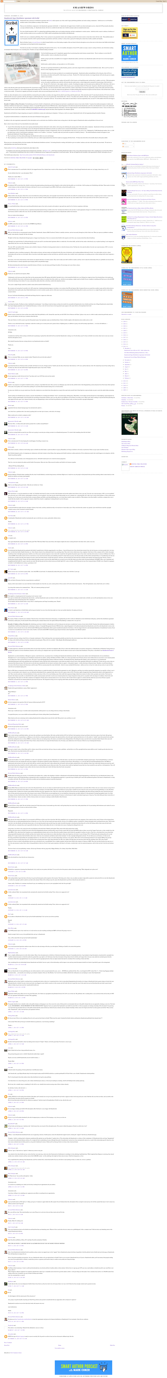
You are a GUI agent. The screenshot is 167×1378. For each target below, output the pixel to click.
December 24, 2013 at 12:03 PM (18, 729)
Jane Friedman (125, 447)
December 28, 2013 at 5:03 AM (18, 851)
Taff (9, 535)
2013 (124, 346)
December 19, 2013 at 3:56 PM (18, 267)
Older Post (112, 1345)
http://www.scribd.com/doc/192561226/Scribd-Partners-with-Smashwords (37, 155)
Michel (9, 405)
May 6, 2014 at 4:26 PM (15, 1233)
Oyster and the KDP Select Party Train (135, 182)
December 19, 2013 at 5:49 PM (18, 350)
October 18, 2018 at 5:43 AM (17, 1338)
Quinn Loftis (48, 150)
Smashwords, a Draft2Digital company (91, 10)
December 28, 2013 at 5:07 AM (18, 863)
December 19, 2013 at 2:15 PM (18, 189)
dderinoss (10, 221)
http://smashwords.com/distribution (23, 1319)
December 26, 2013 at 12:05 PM (18, 753)
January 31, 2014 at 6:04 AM (17, 948)
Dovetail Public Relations (14, 230)
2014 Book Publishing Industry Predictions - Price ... (136, 352)
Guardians (124, 399)
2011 (124, 383)
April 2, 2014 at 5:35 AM (16, 1044)
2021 (124, 328)
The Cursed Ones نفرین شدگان (129, 403)
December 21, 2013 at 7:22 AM (18, 604)
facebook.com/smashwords (128, 77)
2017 (124, 337)
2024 (124, 321)
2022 (124, 326)
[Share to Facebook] (41, 158)
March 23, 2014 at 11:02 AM (17, 975)
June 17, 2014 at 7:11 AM (16, 1286)
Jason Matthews (12, 193)
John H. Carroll (11, 167)
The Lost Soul (11, 968)
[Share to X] (39, 158)
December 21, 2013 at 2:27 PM (18, 695)
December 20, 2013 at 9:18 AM (18, 501)
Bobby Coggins (12, 1001)
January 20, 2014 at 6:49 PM (17, 940)
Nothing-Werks (11, 1015)
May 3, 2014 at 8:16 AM (15, 1206)
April (126, 373)
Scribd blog (14, 148)
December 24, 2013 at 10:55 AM (18, 720)
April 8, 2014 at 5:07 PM (16, 1119)
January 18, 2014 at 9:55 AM (17, 924)
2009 (124, 387)
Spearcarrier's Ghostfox (13, 421)
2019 (124, 333)
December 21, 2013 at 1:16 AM (18, 589)
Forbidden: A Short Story (127, 397)
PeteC (9, 914)
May (126, 371)
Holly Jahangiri (11, 1148)
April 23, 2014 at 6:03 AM (16, 1178)
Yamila (9, 548)
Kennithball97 (11, 1123)
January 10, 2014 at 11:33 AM (17, 898)
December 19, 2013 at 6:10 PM (18, 359)
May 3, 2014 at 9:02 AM (15, 1223)
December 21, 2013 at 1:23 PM (18, 681)
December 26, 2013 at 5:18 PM (18, 813)
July (126, 369)
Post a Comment (8, 1342)
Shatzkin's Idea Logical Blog (128, 449)
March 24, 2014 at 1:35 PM (16, 997)
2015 (124, 342)
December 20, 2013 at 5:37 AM (18, 434)
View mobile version (59, 1348)
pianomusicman (12, 889)
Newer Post (6, 1345)
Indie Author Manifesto (131, 234)
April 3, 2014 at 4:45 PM (16, 1063)
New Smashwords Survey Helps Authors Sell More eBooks (139, 208)
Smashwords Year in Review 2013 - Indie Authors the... (137, 350)
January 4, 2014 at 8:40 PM (17, 885)
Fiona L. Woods (11, 203)
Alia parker (10, 1334)
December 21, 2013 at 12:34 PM (18, 642)
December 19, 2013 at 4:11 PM (18, 297)
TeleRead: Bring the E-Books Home (130, 445)
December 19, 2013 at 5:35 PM (18, 326)
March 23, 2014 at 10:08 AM (17, 964)
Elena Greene (11, 607)
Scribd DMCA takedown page (38, 109)
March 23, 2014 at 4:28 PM (16, 987)
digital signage (20, 1336)
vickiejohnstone (12, 482)
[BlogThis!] (37, 158)
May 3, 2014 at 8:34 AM (15, 1214)
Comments (126, 146)
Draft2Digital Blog (126, 441)
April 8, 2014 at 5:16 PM (16, 1128)
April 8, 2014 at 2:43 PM (16, 1102)
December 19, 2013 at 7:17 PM (18, 378)
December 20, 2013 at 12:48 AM (18, 417)
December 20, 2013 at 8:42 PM (18, 574)
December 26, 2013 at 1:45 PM (18, 769)
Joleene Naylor (11, 491)
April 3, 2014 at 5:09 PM (16, 1090)
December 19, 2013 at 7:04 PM (18, 370)
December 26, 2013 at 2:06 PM (18, 781)
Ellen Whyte (11, 928)
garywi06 (10, 578)
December (127, 348)
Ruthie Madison (12, 373)
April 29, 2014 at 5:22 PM (16, 1195)
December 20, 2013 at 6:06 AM (18, 443)
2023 (124, 323)
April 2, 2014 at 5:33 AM (16, 1035)
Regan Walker (11, 991)
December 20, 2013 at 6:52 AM (18, 468)
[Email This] (36, 158)
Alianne (10, 301)
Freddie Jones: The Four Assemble (130, 401)
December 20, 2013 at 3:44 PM (18, 544)
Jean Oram (10, 515)
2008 (124, 390)
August (126, 367)
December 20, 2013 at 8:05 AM (18, 487)
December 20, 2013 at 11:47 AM (18, 511)
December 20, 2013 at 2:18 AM (18, 426)
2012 (124, 381)
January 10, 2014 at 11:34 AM (17, 910)
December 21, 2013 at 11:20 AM (18, 632)
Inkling (10, 447)
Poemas (123, 405)
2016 (124, 339)
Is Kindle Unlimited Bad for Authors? (135, 164)
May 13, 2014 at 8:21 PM (16, 1261)
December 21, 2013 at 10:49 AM (18, 612)
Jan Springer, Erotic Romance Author (16, 593)
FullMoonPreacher (12, 733)
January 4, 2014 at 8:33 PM (17, 871)
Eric (9, 1094)
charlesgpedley (11, 1031)
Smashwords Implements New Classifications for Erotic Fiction (140, 199)
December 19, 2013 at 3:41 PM (18, 226)
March (126, 376)
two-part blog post (37, 42)
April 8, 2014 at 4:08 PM (16, 1111)
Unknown (10, 183)
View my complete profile (137, 466)
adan (9, 1048)
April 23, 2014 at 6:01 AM (16, 1162)
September (127, 364)
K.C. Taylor (10, 569)
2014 (124, 344)
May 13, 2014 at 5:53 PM (16, 1245)
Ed (8, 1290)
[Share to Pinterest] (42, 158)
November (127, 360)
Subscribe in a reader (126, 314)
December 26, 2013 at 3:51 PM (18, 799)
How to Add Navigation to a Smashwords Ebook (69, 91)
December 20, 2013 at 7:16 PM (18, 565)
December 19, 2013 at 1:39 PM (18, 179)
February (127, 378)
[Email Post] (33, 157)
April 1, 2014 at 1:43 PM (16, 1027)
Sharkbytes (10, 1281)
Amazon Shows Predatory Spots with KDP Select (137, 155)
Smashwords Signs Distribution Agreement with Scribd (139, 173)
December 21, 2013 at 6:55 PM (18, 704)
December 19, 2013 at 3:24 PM (18, 217)
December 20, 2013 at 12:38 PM (18, 531)
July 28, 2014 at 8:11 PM (16, 1321)
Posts (125, 143)
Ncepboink (10, 1325)
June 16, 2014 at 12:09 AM (16, 1277)
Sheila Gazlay (11, 867)
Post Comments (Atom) (16, 1353)
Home (59, 1345)
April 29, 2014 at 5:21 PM (16, 1187)
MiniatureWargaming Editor (14, 724)
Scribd (50, 20)
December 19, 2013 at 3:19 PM (18, 200)
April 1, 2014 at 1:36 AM (16, 1011)
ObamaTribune (11, 636)
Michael (10, 382)
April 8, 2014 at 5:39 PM (16, 1144)
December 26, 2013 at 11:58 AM (18, 743)
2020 (124, 330)
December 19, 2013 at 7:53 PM (18, 401)
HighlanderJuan (12, 952)
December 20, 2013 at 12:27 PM (18, 524)
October (127, 362)
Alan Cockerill (11, 1227)
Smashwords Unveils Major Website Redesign (135, 357)
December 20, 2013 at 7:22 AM (18, 478)
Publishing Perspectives (127, 451)
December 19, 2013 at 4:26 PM (18, 308)
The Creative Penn (126, 443)
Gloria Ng (10, 354)
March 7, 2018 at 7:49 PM (16, 1330)
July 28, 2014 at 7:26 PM (16, 1313)
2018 (124, 335)
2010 (124, 385)
